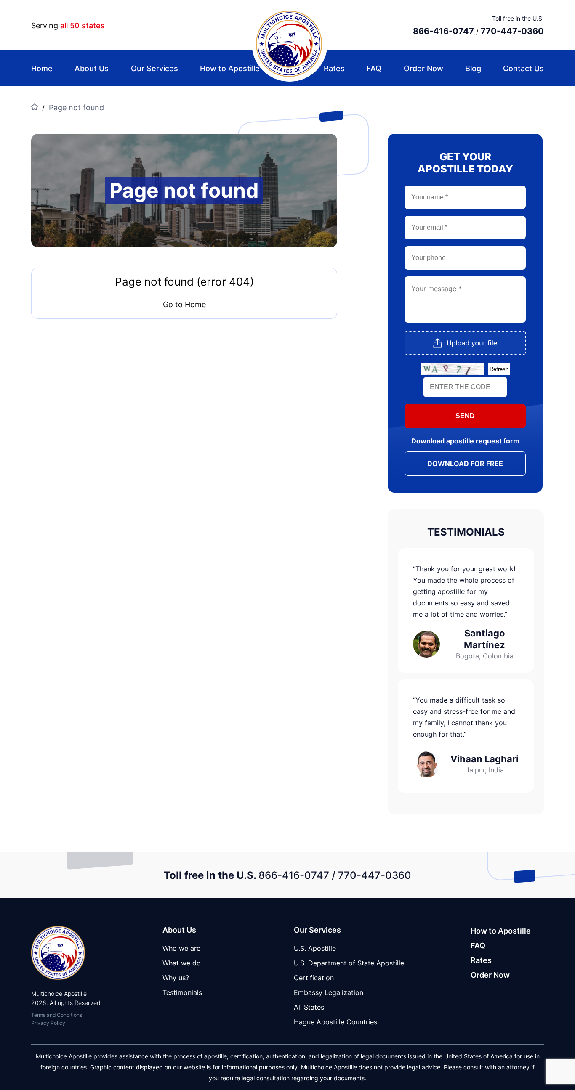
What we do (181, 963)
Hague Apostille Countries (335, 1022)
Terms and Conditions (56, 1015)
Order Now (423, 68)
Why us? (175, 977)
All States (309, 1007)
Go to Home (184, 304)
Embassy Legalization (328, 992)
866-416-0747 (443, 31)
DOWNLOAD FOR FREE (465, 463)
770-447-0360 (512, 31)
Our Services (154, 68)
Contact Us (523, 68)
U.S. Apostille (315, 948)
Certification (314, 977)
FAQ (374, 68)
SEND (465, 415)
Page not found (76, 107)
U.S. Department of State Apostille (349, 963)
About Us (92, 68)
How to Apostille (230, 68)
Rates (334, 68)
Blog (473, 68)
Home (42, 68)
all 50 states (82, 25)
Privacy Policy (48, 1023)
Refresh (499, 369)
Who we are (181, 948)
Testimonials (182, 992)
